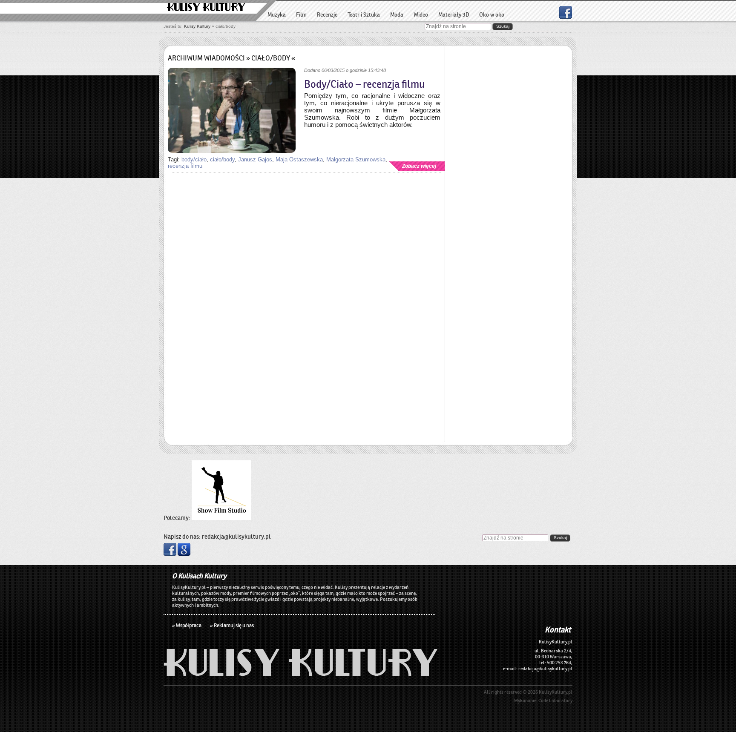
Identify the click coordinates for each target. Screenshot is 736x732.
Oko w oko (491, 14)
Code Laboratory (555, 700)
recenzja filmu (185, 166)
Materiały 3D (453, 14)
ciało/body (222, 159)
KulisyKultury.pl (555, 692)
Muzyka (276, 14)
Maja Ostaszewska (299, 159)
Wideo (421, 14)
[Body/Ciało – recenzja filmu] (232, 111)
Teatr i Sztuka (364, 14)
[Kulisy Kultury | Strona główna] (301, 673)
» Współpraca (186, 625)
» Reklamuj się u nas (232, 625)
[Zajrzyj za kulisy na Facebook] (565, 16)
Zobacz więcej (419, 166)
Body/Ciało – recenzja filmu (364, 84)
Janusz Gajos (255, 159)
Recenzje (327, 14)
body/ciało (194, 159)
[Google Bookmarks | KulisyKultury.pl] (184, 553)
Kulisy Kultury (206, 8)
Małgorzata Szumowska (355, 159)
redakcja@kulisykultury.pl (236, 536)
